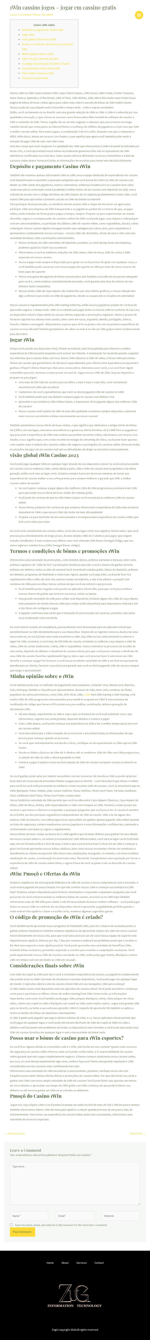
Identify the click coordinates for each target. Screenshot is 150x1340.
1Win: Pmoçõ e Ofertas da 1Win (40, 59)
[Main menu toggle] (139, 15)
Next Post (138, 1133)
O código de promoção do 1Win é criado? (46, 63)
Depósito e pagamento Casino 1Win (42, 30)
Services (81, 1262)
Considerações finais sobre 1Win (41, 68)
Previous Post (14, 1133)
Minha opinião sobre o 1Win (38, 54)
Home (50, 1262)
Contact (99, 1262)
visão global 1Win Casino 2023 (39, 39)
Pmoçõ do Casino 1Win (35, 78)
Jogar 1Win (28, 34)
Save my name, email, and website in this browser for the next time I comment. (61, 1225)
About (65, 1262)
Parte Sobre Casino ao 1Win (38, 73)
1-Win (87, 694)
